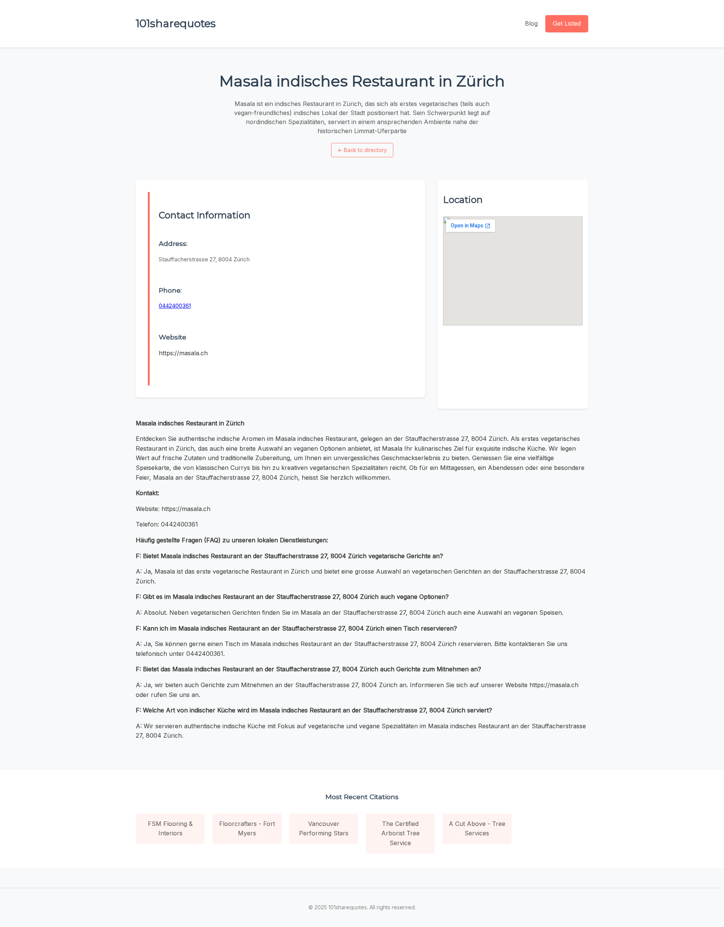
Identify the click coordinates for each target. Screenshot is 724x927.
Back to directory (362, 150)
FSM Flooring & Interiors (170, 828)
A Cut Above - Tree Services (477, 828)
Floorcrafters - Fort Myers (247, 828)
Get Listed (567, 23)
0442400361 (175, 305)
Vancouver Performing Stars (323, 828)
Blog (531, 23)
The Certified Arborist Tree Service (400, 833)
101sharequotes (176, 23)
